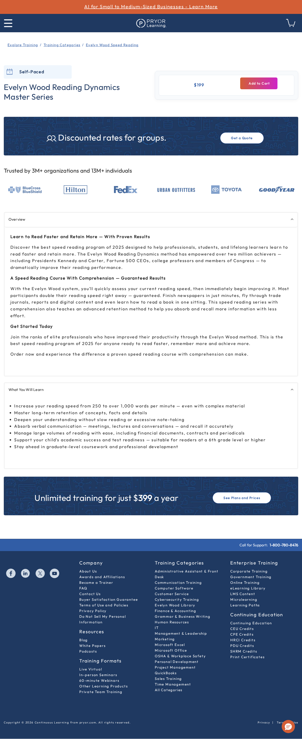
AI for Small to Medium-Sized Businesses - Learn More (151, 6)
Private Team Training (100, 692)
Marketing (165, 639)
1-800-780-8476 (284, 545)
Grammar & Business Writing (182, 616)
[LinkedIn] (26, 574)
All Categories (168, 690)
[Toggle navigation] (8, 23)
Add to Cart (259, 83)
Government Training (251, 577)
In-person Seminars (98, 675)
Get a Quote (242, 138)
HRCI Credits (243, 640)
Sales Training (168, 678)
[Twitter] (40, 574)
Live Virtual (90, 669)
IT (157, 627)
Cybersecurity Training (177, 599)
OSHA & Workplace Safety (180, 656)
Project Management (175, 667)
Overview (16, 219)
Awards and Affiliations (102, 577)
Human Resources (172, 622)
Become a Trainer (96, 582)
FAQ (83, 588)
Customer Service (172, 594)
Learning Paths (245, 605)
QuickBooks (166, 673)
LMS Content (242, 594)
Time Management (173, 684)
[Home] (151, 23)
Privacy (264, 722)
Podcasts (88, 651)
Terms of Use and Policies (103, 605)
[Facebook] (11, 574)
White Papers (92, 645)
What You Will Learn (26, 389)
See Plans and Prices (241, 498)
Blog (83, 640)
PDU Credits (242, 645)
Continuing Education (251, 623)
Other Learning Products (103, 686)
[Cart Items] (291, 25)
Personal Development (177, 661)
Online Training (245, 582)
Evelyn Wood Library (175, 605)
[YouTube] (55, 574)
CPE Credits (242, 634)
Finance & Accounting (175, 611)
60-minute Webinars (99, 680)
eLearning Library (248, 588)
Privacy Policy (93, 611)
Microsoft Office (171, 650)
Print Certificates (247, 657)
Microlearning (243, 599)
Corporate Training (249, 571)
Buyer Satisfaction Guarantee (108, 599)
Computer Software (174, 588)
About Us (88, 571)
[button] (288, 726)
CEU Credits (242, 628)
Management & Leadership (181, 633)
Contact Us (90, 594)
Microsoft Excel (170, 644)
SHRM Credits (243, 651)
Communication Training (178, 582)
